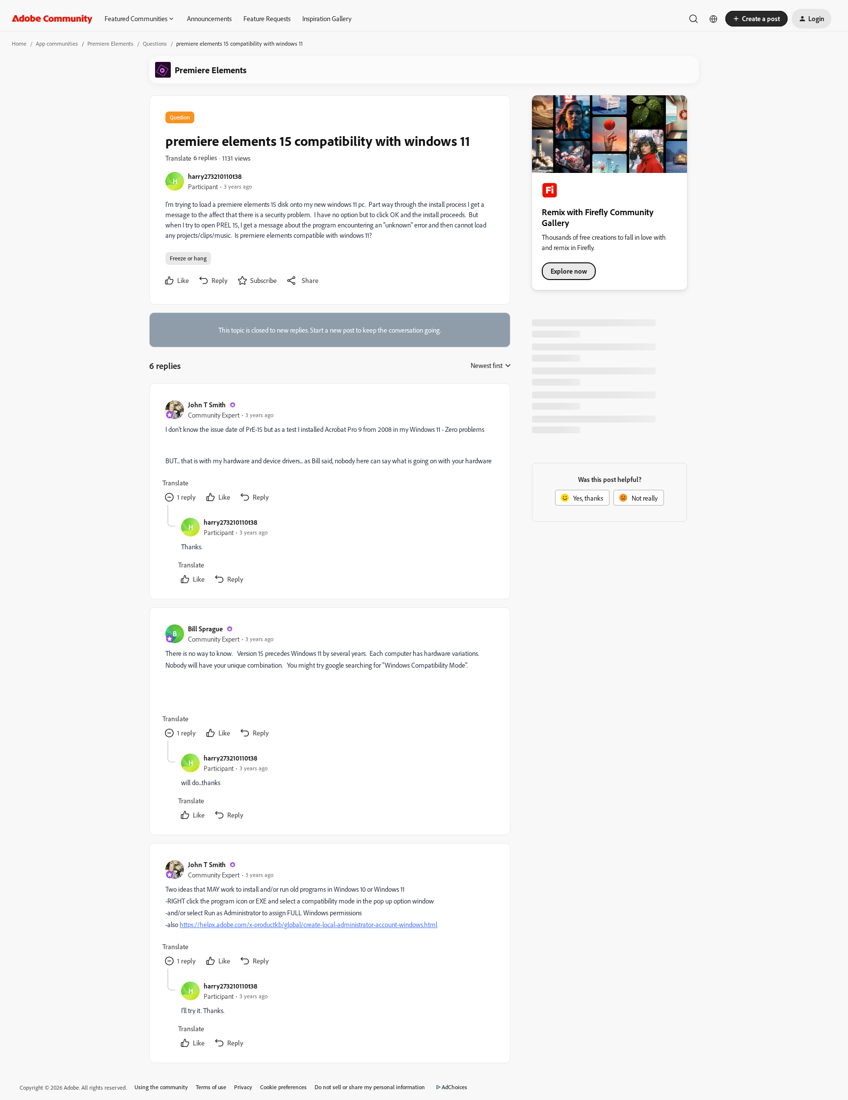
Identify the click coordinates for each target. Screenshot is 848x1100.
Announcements (209, 18)
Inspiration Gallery (326, 18)
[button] (756, 19)
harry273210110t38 (214, 176)
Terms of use (211, 1087)
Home (19, 43)
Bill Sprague (205, 628)
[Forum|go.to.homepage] (52, 19)
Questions (155, 43)
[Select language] (713, 19)
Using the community (161, 1087)
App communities (57, 43)
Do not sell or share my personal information (370, 1087)
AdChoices (454, 1087)
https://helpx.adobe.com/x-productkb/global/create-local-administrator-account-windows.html (308, 924)
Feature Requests (267, 18)
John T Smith (207, 404)
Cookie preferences (283, 1087)
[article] (329, 452)
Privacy (243, 1087)
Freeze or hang (188, 258)
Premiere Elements (110, 43)
